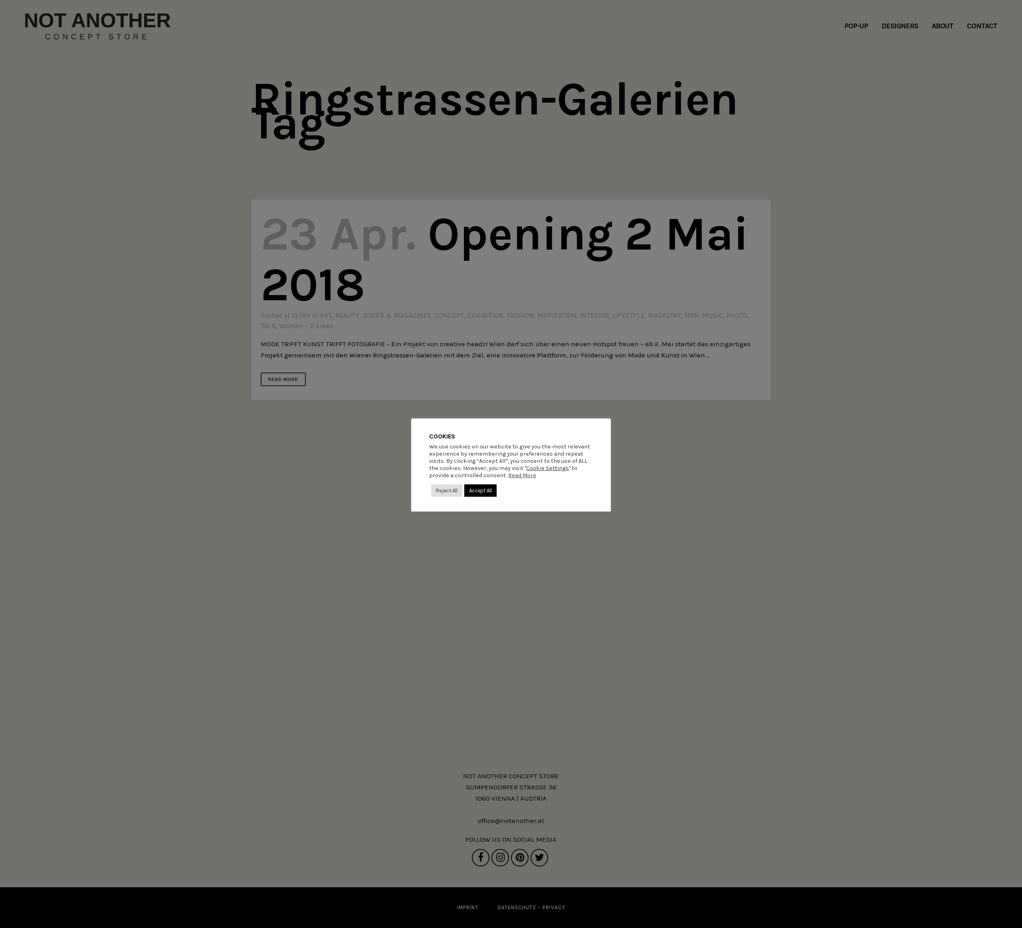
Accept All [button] (480, 491)
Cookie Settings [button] (547, 468)
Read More (522, 475)
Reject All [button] (447, 491)
